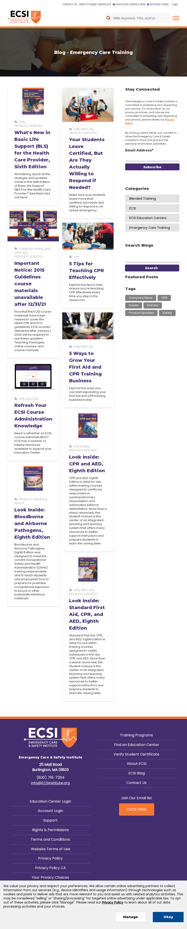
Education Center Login (50, 801)
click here (137, 809)
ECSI (132, 208)
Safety (19, 503)
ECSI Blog (136, 773)
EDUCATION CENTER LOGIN (130, 4)
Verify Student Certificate (136, 754)
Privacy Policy (50, 858)
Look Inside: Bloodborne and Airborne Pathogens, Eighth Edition (32, 523)
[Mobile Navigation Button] (176, 18)
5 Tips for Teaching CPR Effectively (86, 270)
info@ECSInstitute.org (50, 783)
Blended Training (142, 198)
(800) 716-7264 (50, 777)
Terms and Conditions (50, 839)
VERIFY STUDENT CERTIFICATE (95, 4)
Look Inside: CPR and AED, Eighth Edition (87, 463)
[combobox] (137, 18)
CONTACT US (70, 4)
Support (50, 820)
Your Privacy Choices (50, 877)
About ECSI (136, 763)
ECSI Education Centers (147, 218)
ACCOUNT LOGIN (159, 4)
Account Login (50, 810)
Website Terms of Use (50, 849)
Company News (31, 249)
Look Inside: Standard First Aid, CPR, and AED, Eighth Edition (87, 614)
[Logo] (24, 17)
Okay (168, 917)
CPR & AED (81, 446)
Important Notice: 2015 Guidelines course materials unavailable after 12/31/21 (30, 283)
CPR (22, 122)
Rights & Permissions (50, 829)
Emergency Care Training (149, 227)
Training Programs (136, 735)
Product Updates (28, 126)
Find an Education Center (136, 744)
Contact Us (136, 782)
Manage (130, 917)
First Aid (87, 129)
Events (133, 305)
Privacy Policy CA (50, 867)
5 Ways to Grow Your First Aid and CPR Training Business (85, 367)
